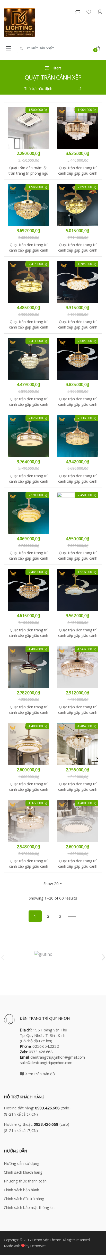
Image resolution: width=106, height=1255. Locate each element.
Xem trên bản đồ (39, 1073)
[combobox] (53, 48)
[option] (53, 957)
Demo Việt (40, 1239)
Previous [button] (2, 957)
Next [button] (103, 957)
